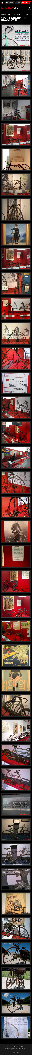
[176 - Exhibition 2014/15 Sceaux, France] (16, 35)
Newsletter (10, 3)
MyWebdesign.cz (21, 1049)
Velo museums (5, 14)
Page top (16, 1052)
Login (18, 3)
